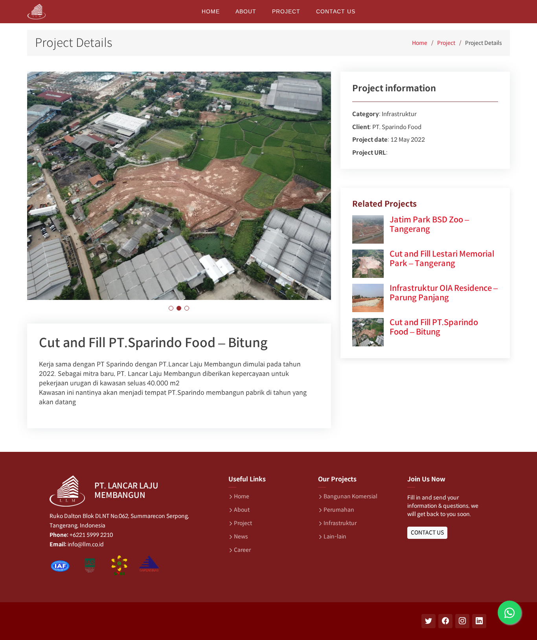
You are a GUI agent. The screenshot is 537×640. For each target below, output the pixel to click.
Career (242, 550)
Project (286, 11)
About (245, 11)
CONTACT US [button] (427, 532)
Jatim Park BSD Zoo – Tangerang (429, 224)
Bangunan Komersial (350, 496)
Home (211, 11)
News (241, 536)
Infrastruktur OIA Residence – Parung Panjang (444, 293)
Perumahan (339, 509)
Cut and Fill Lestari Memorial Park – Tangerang (442, 258)
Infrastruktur (340, 523)
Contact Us (335, 11)
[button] (171, 308)
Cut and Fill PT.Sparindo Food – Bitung (434, 327)
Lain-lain (335, 536)
